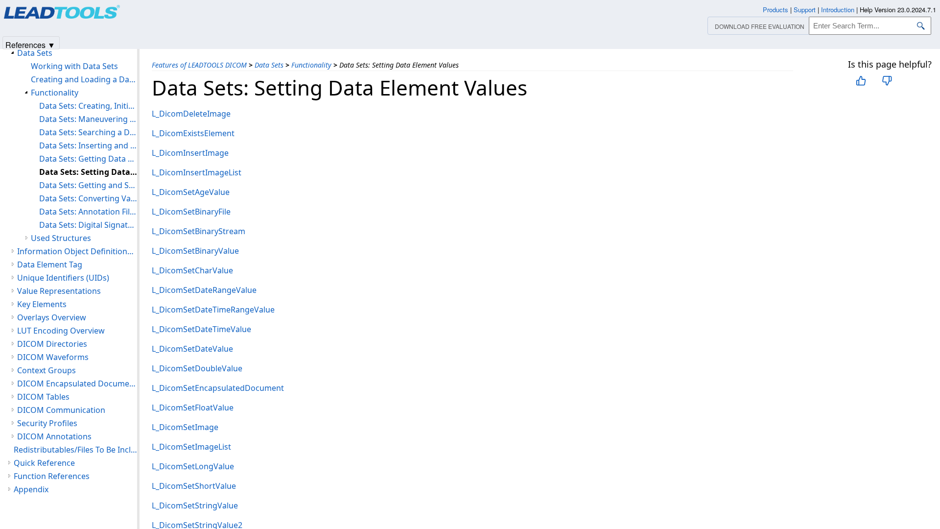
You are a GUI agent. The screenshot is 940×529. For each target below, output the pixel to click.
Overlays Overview (51, 317)
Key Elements (42, 304)
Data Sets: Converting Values (88, 198)
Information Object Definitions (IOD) (77, 251)
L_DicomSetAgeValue (191, 192)
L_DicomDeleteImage (191, 113)
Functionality (311, 65)
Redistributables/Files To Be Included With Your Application (75, 449)
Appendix (31, 489)
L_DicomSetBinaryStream (198, 231)
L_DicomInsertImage (190, 152)
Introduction (837, 9)
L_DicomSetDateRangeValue (204, 290)
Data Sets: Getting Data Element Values (88, 158)
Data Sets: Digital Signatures (88, 224)
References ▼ (30, 44)
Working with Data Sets (74, 66)
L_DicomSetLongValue (193, 466)
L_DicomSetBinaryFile (191, 211)
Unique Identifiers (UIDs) (63, 277)
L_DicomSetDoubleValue (197, 368)
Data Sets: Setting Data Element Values (88, 172)
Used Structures (61, 238)
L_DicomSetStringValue (195, 505)
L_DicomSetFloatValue (193, 407)
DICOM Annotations (54, 436)
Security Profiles (47, 423)
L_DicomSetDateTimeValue (201, 329)
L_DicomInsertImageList (196, 172)
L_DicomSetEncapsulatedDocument (218, 388)
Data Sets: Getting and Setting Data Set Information (88, 185)
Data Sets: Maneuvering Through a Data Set (88, 119)
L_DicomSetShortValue (194, 486)
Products (775, 9)
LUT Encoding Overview (61, 330)
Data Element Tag (49, 264)
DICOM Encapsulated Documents (77, 383)
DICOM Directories (52, 343)
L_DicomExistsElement (193, 133)
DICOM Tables (43, 396)
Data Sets (269, 65)
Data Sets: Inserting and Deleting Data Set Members (88, 145)
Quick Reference (44, 462)
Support (805, 9)
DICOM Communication (61, 410)
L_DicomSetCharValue (192, 270)
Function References (52, 476)
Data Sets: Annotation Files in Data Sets (88, 211)
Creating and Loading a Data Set (84, 79)
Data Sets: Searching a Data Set (88, 132)
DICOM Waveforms (53, 357)
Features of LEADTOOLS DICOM (199, 65)
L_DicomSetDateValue (192, 348)
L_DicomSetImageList (191, 446)
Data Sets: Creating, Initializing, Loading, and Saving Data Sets (88, 105)
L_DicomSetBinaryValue (195, 250)
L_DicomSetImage (185, 427)
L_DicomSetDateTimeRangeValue (213, 309)
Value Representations (59, 291)
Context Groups (46, 370)
